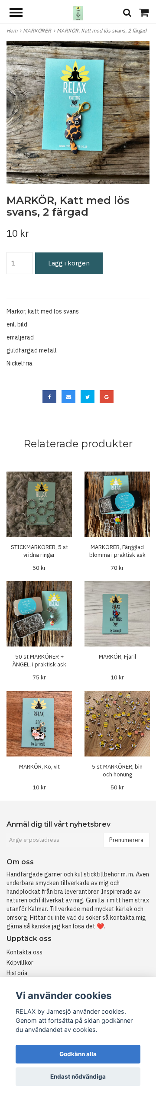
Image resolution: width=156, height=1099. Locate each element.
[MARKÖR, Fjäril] (117, 613)
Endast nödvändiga (78, 1076)
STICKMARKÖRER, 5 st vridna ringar (39, 551)
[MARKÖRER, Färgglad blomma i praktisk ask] (117, 504)
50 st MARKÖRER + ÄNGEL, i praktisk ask (39, 660)
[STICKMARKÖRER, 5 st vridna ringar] (39, 504)
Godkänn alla (78, 1054)
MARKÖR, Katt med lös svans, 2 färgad (102, 30)
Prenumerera (126, 840)
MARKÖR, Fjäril (117, 656)
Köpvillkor (19, 962)
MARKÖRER (38, 30)
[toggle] (20, 13)
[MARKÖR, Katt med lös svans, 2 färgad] (78, 112)
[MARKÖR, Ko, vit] (39, 723)
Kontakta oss (24, 952)
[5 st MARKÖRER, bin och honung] (117, 723)
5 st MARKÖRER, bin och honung (117, 770)
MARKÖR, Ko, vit (39, 766)
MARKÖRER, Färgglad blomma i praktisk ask (117, 551)
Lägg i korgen (69, 263)
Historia (17, 973)
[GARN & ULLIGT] (78, 12)
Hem (13, 30)
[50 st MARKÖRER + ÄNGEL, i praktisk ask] (39, 613)
